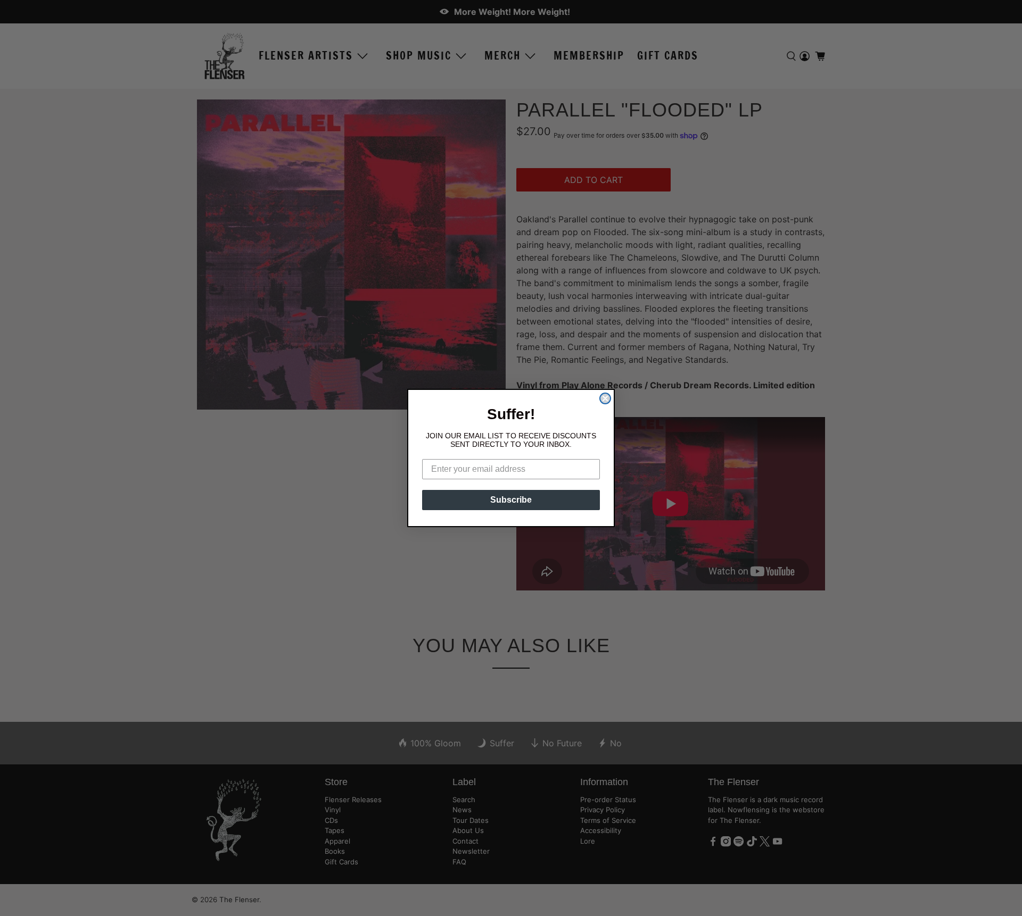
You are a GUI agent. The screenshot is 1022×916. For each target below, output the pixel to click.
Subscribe (511, 499)
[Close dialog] (605, 398)
